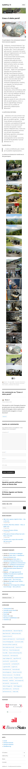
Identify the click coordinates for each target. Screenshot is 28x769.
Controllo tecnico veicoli (9, 610)
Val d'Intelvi (14, 683)
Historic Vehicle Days (15, 652)
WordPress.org (7, 746)
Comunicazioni (7, 608)
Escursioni (17, 381)
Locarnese (6, 664)
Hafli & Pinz (5, 755)
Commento (21, 383)
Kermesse (14, 655)
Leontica (6, 661)
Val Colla (6, 683)
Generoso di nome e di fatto (10, 530)
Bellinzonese (16, 633)
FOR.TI (5, 650)
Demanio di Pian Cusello (10, 644)
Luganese (6, 666)
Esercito (19, 647)
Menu (23, 4)
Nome (4, 452)
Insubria (6, 384)
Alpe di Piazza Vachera (14, 383)
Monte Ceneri (17, 672)
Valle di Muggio (7, 686)
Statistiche (6, 619)
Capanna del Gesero (9, 639)
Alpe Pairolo (6, 633)
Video (15, 691)
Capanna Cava (7, 636)
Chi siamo (4, 752)
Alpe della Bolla (7, 630)
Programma (18, 677)
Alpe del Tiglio (18, 630)
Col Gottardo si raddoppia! (16, 553)
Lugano (14, 666)
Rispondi (4, 416)
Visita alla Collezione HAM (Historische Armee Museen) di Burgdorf (13, 568)
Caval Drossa (20, 639)
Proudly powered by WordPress (14, 766)
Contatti (4, 762)
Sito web (4, 465)
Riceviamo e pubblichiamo (10, 617)
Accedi (5, 740)
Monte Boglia (7, 672)
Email (4, 458)
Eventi (5, 614)
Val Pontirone (7, 691)
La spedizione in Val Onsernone (17, 562)
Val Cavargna (16, 384)
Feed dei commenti (8, 744)
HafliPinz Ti (6, 5)
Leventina (13, 661)
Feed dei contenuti (8, 742)
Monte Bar (15, 669)
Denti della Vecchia (8, 647)
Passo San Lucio (8, 677)
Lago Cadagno (7, 658)
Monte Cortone (7, 675)
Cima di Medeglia (8, 641)
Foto (3, 384)
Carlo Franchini (7, 577)
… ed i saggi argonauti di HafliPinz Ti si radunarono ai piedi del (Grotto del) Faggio (13, 573)
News (3, 759)
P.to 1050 (17, 675)
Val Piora (16, 688)
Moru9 (5, 381)
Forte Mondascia (14, 650)
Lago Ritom (17, 658)
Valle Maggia (18, 686)
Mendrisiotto (7, 669)
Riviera (5, 680)
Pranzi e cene (6, 616)
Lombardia (10, 384)
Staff (11, 680)
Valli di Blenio (7, 688)
